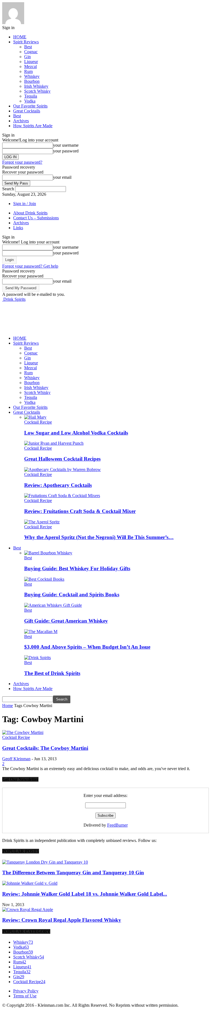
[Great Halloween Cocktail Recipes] (54, 443)
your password (66, 151)
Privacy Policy (25, 991)
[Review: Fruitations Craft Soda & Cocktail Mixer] (62, 495)
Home (7, 705)
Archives (21, 120)
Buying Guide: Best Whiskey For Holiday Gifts (77, 568)
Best (28, 46)
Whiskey (32, 76)
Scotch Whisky (37, 91)
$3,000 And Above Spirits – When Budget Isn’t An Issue (87, 647)
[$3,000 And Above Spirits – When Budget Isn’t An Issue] (40, 631)
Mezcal (30, 66)
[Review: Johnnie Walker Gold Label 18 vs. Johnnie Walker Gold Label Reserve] (29, 883)
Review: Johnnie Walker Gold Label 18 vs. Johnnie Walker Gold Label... (84, 894)
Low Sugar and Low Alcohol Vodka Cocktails (76, 433)
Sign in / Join (24, 203)
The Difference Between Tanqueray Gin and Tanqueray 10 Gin (73, 872)
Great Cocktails (26, 111)
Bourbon (32, 81)
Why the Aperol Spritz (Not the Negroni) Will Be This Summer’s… (99, 537)
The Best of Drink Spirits (52, 673)
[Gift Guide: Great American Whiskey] (53, 605)
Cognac (31, 51)
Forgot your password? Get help (30, 266)
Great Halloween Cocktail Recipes (62, 459)
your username (66, 145)
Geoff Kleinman (16, 758)
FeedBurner (117, 825)
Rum (28, 71)
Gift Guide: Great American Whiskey (66, 621)
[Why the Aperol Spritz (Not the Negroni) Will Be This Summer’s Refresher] (42, 522)
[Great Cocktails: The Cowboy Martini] (22, 732)
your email (62, 177)
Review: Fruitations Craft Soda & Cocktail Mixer (80, 511)
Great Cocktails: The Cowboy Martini (45, 748)
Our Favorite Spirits (30, 106)
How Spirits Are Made (32, 125)
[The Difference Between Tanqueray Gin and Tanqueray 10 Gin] (45, 862)
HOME (19, 37)
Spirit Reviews (26, 41)
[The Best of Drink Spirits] (37, 657)
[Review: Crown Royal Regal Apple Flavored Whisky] (27, 909)
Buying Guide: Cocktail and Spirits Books (71, 594)
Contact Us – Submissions (36, 217)
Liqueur (31, 61)
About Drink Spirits (30, 213)
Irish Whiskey (36, 86)
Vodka (29, 101)
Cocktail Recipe (38, 422)
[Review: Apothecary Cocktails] (62, 469)
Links (18, 227)
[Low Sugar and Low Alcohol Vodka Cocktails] (35, 417)
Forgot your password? (22, 162)
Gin (27, 56)
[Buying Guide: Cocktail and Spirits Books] (44, 579)
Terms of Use (25, 996)
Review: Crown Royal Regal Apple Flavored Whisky (61, 920)
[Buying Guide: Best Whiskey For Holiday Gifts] (48, 553)
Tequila (30, 96)
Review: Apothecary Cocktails (58, 485)
